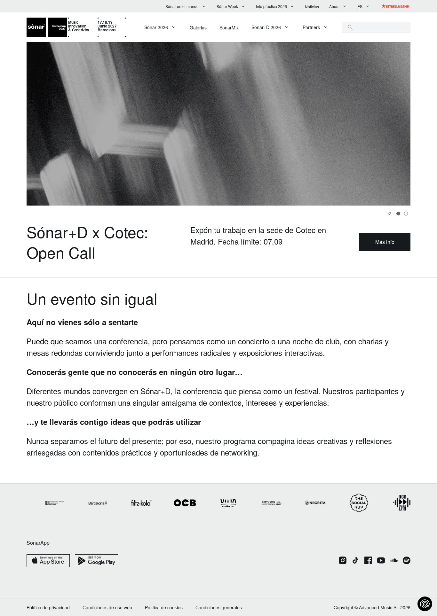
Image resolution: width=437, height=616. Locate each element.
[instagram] (342, 561)
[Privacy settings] (424, 604)
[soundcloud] (394, 561)
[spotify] (406, 561)
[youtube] (381, 561)
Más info (384, 242)
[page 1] (406, 213)
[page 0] (398, 213)
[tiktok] (355, 561)
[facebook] (368, 561)
